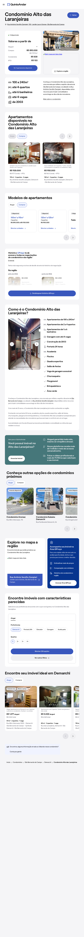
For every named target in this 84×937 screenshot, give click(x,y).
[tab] (13, 618)
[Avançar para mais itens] (37, 344)
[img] (20, 501)
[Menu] (4, 4)
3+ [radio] (23, 641)
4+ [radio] (27, 641)
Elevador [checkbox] (40, 629)
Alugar (12, 136)
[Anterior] (62, 136)
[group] (24, 163)
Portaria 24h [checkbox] (28, 629)
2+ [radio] (18, 641)
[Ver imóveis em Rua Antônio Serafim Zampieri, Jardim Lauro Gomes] (52, 54)
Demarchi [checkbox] (15, 629)
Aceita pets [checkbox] (62, 629)
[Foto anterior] (12, 153)
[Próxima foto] (36, 153)
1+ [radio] (13, 641)
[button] (24, 163)
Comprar (22, 136)
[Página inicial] (16, 4)
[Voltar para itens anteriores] (12, 344)
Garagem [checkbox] (50, 629)
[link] (42, 651)
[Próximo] (70, 136)
